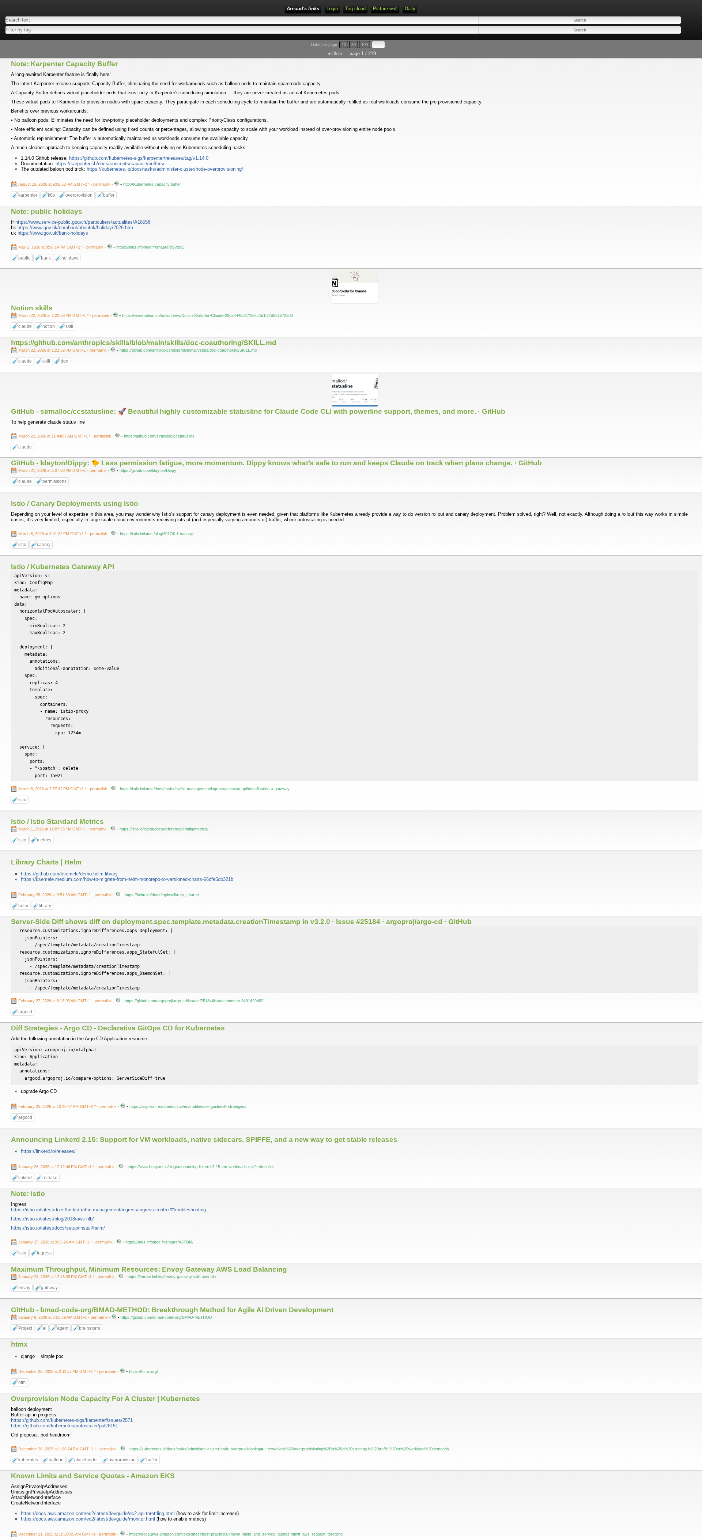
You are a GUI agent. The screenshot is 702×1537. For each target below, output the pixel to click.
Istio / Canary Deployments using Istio (74, 503)
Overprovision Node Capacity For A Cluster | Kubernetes (105, 1398)
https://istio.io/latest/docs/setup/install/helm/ (58, 1228)
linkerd (25, 1177)
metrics (44, 840)
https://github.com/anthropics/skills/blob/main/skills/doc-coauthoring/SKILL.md (143, 343)
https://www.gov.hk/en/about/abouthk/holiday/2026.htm (75, 227)
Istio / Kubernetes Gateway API (62, 567)
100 (364, 44)
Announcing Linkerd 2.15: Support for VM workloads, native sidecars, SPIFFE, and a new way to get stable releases (204, 1139)
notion (48, 326)
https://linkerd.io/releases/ (48, 1151)
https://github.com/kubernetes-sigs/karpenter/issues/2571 (72, 1420)
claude (25, 326)
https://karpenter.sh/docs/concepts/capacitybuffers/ (110, 163)
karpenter (27, 195)
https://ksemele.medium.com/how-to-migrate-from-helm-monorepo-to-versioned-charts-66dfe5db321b (127, 879)
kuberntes (28, 1459)
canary (43, 544)
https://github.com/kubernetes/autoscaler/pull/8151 (64, 1425)
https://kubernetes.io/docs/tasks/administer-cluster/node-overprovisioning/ (165, 169)
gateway (49, 1287)
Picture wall (385, 8)
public (24, 258)
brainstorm (89, 1328)
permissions (54, 481)
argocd (25, 1011)
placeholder (86, 1459)
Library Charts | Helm (46, 862)
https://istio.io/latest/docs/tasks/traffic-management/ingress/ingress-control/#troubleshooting (108, 1209)
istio (22, 544)
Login (332, 8)
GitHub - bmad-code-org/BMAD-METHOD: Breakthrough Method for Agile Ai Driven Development (172, 1310)
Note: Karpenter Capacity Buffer (64, 64)
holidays (69, 258)
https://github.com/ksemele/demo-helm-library (69, 874)
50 (353, 44)
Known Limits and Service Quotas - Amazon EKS (93, 1476)
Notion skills (32, 308)
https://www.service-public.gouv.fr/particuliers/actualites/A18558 (82, 222)
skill (69, 326)
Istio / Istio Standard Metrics (57, 821)
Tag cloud (355, 8)
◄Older (335, 53)
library (45, 905)
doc (64, 361)
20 (343, 44)
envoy (24, 1287)
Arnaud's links (303, 8)
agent (62, 1328)
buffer (108, 195)
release (49, 1177)
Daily (410, 8)
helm (23, 905)
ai (44, 1328)
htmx (19, 1344)
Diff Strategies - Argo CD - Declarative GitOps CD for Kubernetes (118, 1028)
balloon (56, 1459)
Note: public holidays (46, 211)
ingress (44, 1253)
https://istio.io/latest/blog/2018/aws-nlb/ (52, 1219)
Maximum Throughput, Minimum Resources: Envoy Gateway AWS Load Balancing (149, 1269)
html (22, 1382)
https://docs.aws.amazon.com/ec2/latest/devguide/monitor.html (88, 1519)
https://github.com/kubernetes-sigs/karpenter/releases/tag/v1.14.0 (138, 158)
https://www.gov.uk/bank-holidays (53, 233)
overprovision (79, 195)
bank (46, 258)
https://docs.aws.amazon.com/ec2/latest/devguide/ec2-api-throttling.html (98, 1513)
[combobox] (170, 30)
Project (25, 1328)
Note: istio (28, 1193)
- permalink (65, 184)
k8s (51, 195)
